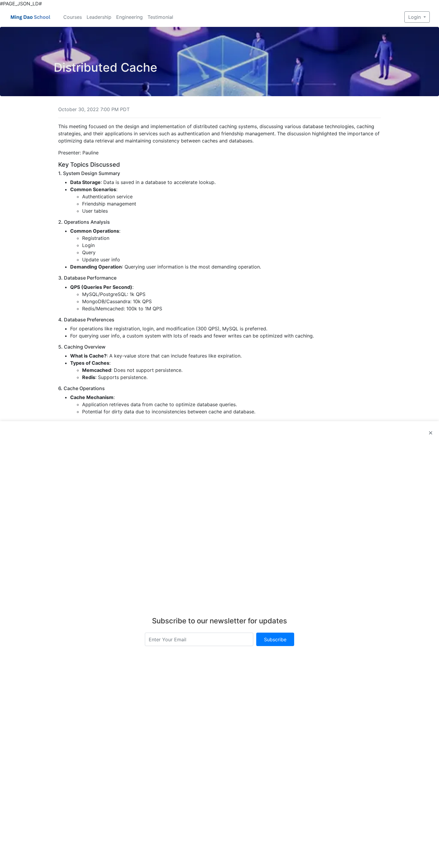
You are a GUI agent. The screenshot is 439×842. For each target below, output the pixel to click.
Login (415, 17)
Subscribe (275, 639)
